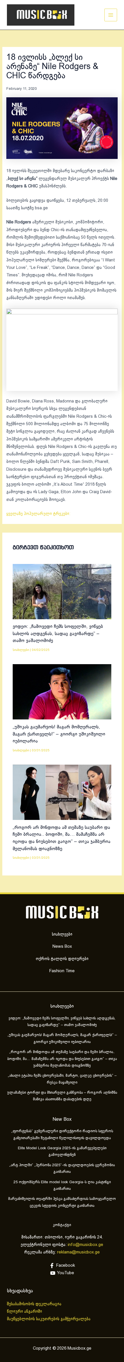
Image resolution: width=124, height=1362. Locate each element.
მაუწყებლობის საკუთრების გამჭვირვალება (49, 1319)
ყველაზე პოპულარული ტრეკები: (38, 514)
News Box (62, 947)
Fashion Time (62, 971)
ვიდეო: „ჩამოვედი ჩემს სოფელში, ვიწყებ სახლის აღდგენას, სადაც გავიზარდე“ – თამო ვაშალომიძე (58, 633)
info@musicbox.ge (85, 1245)
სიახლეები (21, 649)
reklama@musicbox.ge (78, 1252)
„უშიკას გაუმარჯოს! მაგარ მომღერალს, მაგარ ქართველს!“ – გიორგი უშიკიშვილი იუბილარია (59, 734)
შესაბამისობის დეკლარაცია (35, 1304)
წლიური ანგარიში (25, 1312)
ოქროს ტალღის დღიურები (62, 959)
